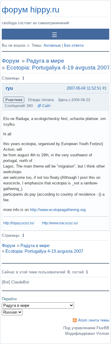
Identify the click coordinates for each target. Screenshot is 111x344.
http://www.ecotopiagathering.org (58, 209)
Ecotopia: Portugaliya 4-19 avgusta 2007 (58, 67)
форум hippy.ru (30, 9)
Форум (10, 61)
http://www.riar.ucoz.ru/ (60, 223)
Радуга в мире (45, 61)
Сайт (46, 106)
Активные (52, 45)
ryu (9, 88)
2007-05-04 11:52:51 (84, 88)
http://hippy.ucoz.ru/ (18, 223)
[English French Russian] (12, 312)
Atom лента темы (93, 320)
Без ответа (73, 45)
